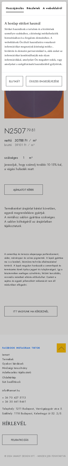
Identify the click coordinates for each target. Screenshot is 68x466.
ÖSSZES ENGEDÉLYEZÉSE (44, 81)
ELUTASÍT (14, 81)
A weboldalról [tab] (52, 8)
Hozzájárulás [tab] (15, 8)
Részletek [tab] (33, 8)
